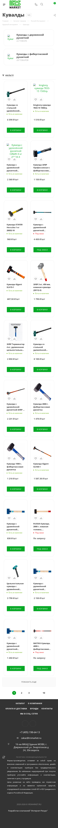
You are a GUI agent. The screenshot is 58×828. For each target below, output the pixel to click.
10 (44, 692)
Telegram (33, 723)
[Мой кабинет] (47, 4)
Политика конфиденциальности (31, 757)
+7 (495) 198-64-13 (30, 732)
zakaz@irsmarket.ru (31, 737)
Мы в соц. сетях (29, 713)
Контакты (46, 708)
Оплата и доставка (16, 708)
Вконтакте (25, 723)
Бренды (34, 708)
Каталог (20, 703)
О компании (35, 703)
